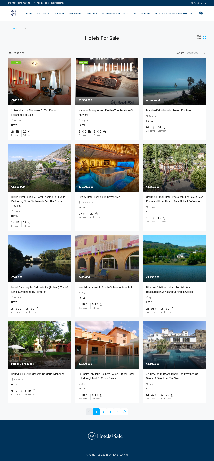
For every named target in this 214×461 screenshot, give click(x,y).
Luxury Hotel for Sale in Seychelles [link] (99, 197)
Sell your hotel (141, 13)
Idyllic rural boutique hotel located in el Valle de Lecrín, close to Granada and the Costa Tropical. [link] (38, 201)
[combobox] (195, 52)
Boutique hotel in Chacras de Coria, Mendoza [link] (37, 374)
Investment (75, 13)
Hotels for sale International (172, 13)
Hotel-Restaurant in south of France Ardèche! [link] (105, 287)
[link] (39, 81)
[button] (199, 37)
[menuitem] (200, 13)
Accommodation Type (113, 13)
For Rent (59, 13)
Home (29, 13)
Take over (91, 13)
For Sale (41, 13)
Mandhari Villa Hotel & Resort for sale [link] (168, 110)
